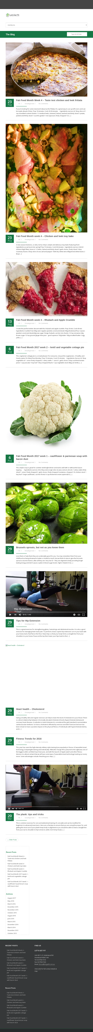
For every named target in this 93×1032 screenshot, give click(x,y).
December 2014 (13, 924)
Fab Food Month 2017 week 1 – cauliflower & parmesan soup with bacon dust (18, 884)
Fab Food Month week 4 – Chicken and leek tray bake (45, 236)
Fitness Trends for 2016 (29, 738)
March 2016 (11, 904)
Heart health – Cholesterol (30, 709)
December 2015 (13, 907)
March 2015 (11, 922)
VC (19, 104)
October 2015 (12, 913)
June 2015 (11, 919)
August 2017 (12, 898)
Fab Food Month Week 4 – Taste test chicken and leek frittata (49, 100)
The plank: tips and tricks (30, 814)
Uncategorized (29, 104)
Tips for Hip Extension (28, 620)
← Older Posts (12, 840)
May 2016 (11, 901)
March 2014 (11, 927)
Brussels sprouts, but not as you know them (40, 547)
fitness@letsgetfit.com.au (47, 964)
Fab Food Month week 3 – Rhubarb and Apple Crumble (45, 320)
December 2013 (13, 930)
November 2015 (13, 910)
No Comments (43, 104)
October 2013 (12, 933)
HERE (39, 969)
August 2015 (12, 916)
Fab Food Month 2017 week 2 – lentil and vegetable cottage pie (50, 347)
